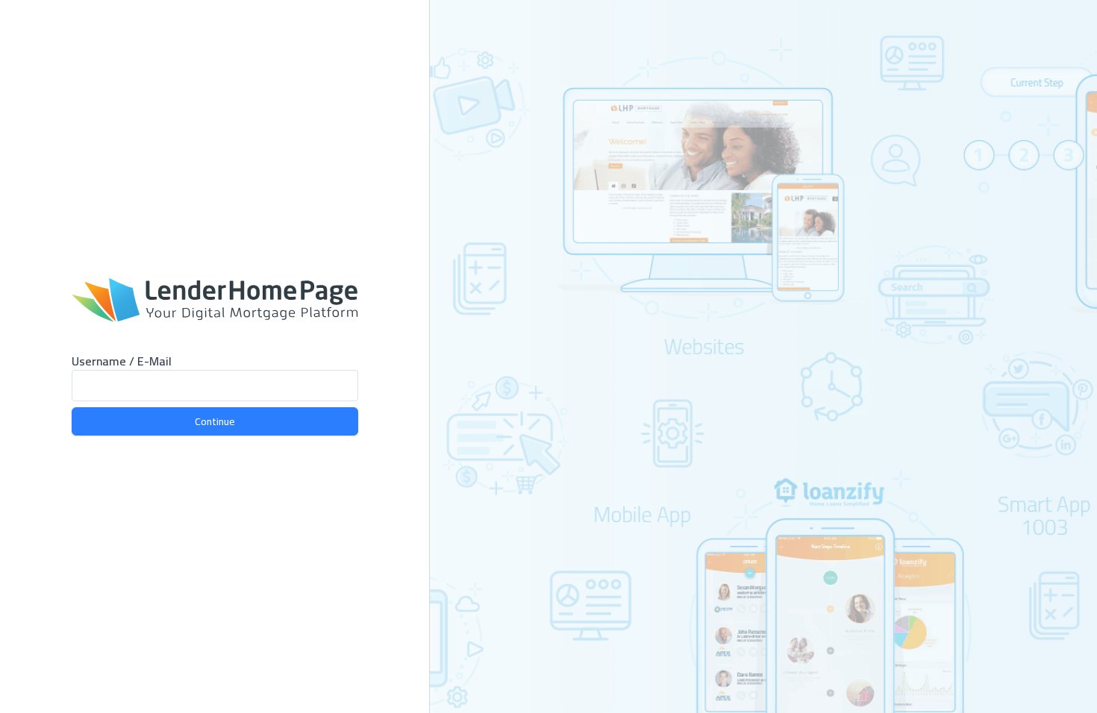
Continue (215, 421)
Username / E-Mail (122, 361)
